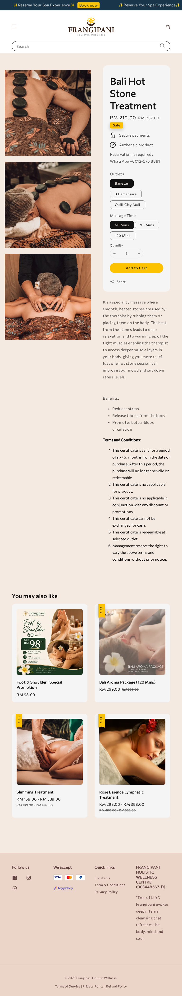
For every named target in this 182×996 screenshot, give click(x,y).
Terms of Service (67, 986)
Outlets (117, 174)
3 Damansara (126, 194)
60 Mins (122, 225)
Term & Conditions (110, 885)
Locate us (102, 878)
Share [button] (121, 282)
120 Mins (122, 236)
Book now (78, 5)
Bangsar (122, 183)
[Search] (162, 46)
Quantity (116, 245)
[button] (14, 27)
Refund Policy (116, 986)
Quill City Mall (127, 205)
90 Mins (147, 225)
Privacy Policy (106, 892)
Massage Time (123, 215)
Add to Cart (136, 268)
